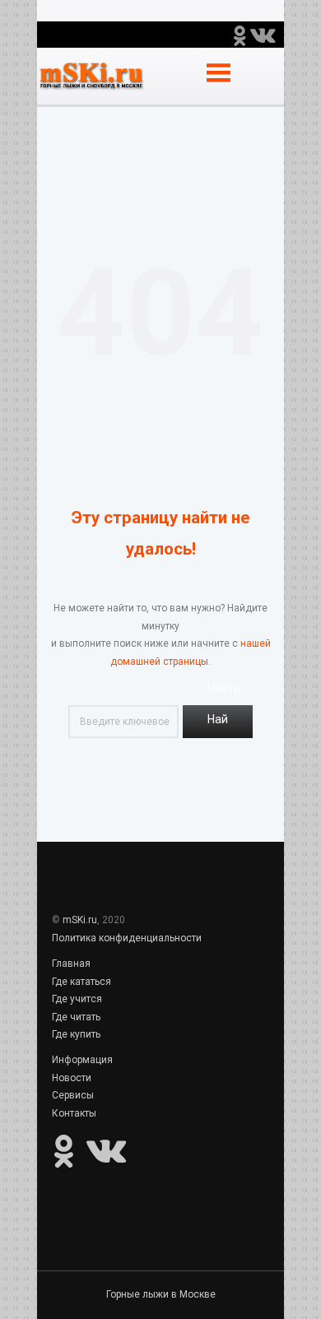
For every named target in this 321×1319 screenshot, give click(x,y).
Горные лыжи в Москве (161, 1294)
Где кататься (81, 981)
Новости (71, 1078)
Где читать (76, 1017)
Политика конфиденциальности (127, 938)
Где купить (76, 1034)
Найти (217, 725)
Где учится (77, 999)
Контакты (74, 1113)
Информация (82, 1060)
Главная (71, 963)
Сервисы (73, 1095)
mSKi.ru (80, 920)
